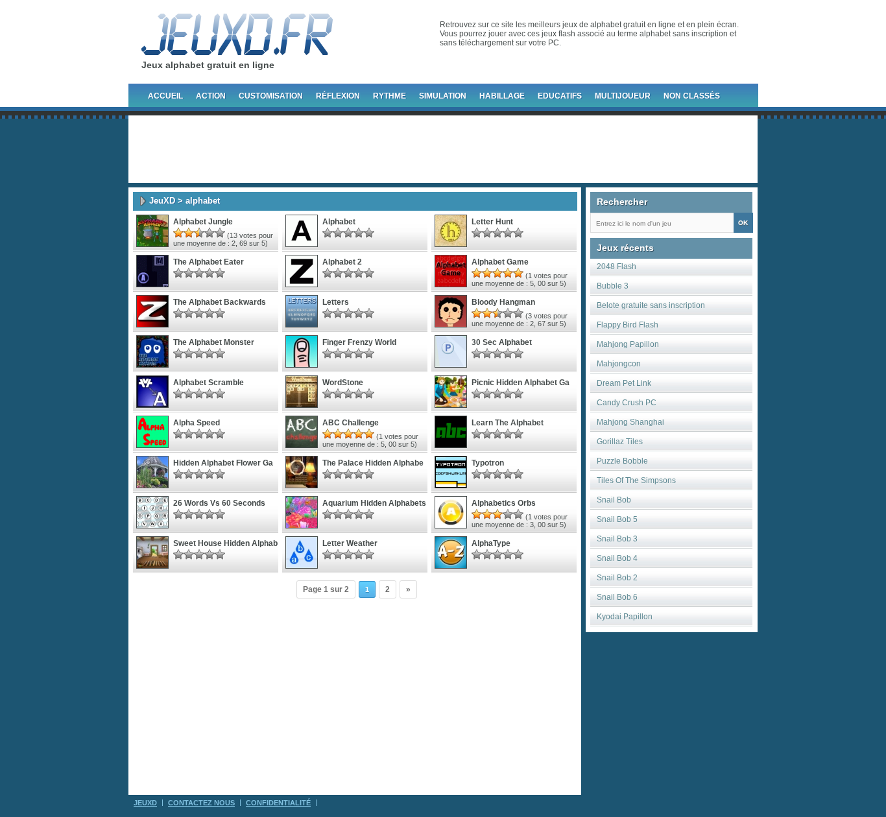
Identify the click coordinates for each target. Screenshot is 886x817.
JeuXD (162, 201)
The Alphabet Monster (213, 342)
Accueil (165, 96)
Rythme (389, 96)
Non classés (692, 96)
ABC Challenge (350, 422)
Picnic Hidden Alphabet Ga (520, 382)
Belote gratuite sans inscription (651, 305)
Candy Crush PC (626, 402)
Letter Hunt (492, 221)
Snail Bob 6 (617, 597)
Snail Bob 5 (617, 519)
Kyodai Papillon (625, 616)
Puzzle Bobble (622, 461)
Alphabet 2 (342, 261)
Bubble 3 (613, 285)
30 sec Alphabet (502, 342)
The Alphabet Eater (208, 261)
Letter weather (349, 543)
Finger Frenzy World (359, 342)
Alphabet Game (500, 261)
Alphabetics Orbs (504, 503)
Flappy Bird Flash (627, 324)
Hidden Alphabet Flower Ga (223, 463)
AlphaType (491, 543)
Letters (335, 302)
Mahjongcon (619, 363)
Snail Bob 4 (617, 558)
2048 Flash (616, 266)
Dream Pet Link (624, 383)
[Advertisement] (443, 149)
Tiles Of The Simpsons (636, 480)
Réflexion (338, 96)
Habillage (502, 96)
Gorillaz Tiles (620, 441)
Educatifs (560, 96)
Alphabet (338, 221)
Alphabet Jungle (203, 221)
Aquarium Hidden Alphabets (374, 503)
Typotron (488, 463)
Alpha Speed (196, 422)
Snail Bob (614, 499)
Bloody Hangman (503, 302)
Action (211, 96)
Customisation (271, 96)
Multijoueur (623, 96)
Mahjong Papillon (628, 344)
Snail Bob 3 (617, 538)
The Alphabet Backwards (219, 302)
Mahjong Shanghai (630, 422)
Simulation (442, 96)
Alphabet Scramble (208, 382)
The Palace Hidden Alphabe (373, 463)
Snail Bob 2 (617, 577)
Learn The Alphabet (508, 422)
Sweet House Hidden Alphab (225, 543)
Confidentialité (278, 802)
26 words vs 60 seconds (219, 503)
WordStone (342, 382)
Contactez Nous (201, 803)
